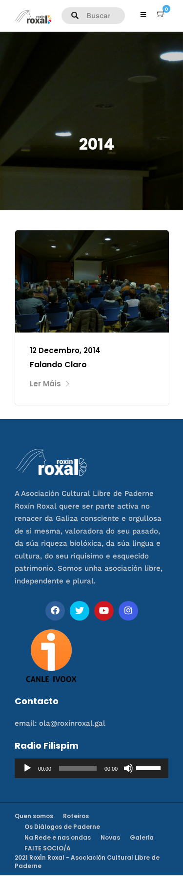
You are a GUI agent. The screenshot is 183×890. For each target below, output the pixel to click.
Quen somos (34, 816)
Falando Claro (58, 364)
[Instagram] (128, 611)
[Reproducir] (27, 768)
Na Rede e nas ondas (57, 837)
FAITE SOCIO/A (47, 848)
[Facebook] (55, 611)
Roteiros (76, 816)
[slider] (149, 767)
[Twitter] (79, 611)
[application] (91, 768)
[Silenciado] (128, 768)
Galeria (142, 837)
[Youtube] (104, 611)
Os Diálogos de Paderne (62, 827)
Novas (110, 837)
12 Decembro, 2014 (65, 350)
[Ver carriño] (161, 14)
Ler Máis (45, 383)
